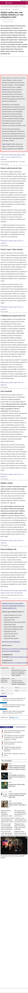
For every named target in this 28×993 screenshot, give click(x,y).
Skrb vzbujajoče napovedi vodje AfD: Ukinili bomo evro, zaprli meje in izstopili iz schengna (14, 737)
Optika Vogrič (6, 144)
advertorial (3, 693)
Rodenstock (5, 89)
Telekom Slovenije (24, 0)
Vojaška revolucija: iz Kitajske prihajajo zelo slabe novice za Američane (12, 748)
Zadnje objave (20, 727)
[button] (1, 3)
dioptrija (16, 690)
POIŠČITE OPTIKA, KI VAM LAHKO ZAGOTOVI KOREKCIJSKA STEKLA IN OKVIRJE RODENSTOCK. (13, 606)
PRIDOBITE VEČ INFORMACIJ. (11, 642)
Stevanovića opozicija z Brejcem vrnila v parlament (13, 743)
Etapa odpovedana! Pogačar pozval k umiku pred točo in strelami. (14, 731)
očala (2, 690)
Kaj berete (6, 727)
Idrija (2, 687)
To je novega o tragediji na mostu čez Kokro (14, 754)
